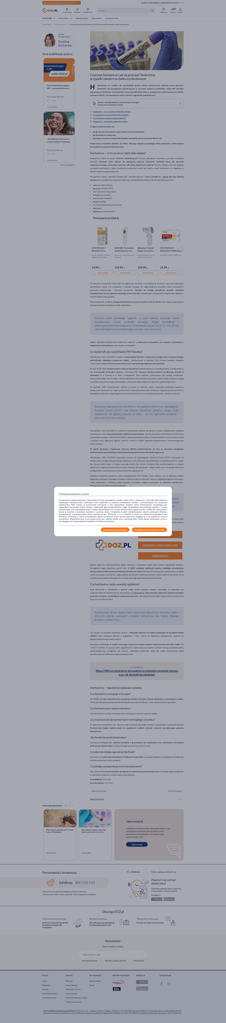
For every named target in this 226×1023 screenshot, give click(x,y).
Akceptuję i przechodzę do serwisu (149, 530)
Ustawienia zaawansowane (115, 530)
